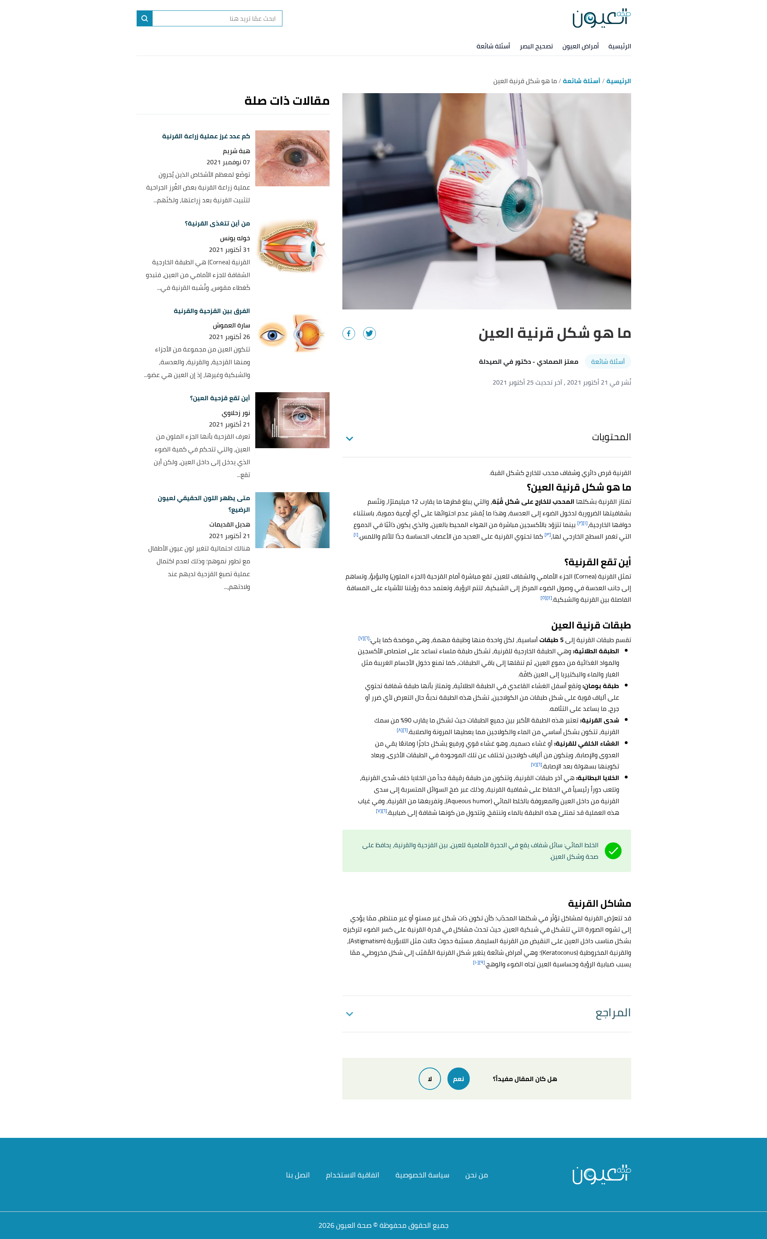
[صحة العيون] (602, 18)
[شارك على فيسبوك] (348, 333)
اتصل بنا (298, 1174)
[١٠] (476, 962)
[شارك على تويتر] (369, 333)
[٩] (482, 962)
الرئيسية (619, 46)
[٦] (367, 637)
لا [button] (430, 1079)
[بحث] (145, 18)
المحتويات (611, 437)
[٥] (543, 597)
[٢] (580, 522)
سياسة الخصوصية (422, 1174)
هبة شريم (236, 151)
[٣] (547, 534)
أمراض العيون (580, 46)
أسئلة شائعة (493, 46)
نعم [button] (458, 1079)
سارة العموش (231, 325)
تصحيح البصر (536, 46)
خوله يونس (235, 238)
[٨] (400, 729)
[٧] (361, 637)
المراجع (613, 1012)
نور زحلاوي (236, 413)
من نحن (476, 1174)
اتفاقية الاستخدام (353, 1174)
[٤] (549, 597)
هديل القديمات (229, 524)
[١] (585, 522)
